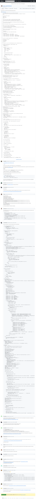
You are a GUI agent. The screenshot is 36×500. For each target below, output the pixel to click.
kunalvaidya (4, 416)
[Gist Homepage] (3, 1)
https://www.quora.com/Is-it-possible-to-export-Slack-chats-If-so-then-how (12, 433)
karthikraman (5, 208)
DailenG (4, 444)
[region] (18, 85)
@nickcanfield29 (7, 429)
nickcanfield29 (5, 187)
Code (3, 8)
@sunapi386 (4, 184)
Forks (16, 8)
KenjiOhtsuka (5, 470)
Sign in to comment (23, 494)
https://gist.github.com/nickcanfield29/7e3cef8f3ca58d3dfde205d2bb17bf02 (12, 191)
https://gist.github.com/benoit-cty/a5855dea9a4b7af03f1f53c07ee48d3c (17, 485)
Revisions (6, 8)
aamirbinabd (5, 488)
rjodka (4, 194)
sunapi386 (4, 161)
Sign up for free (4, 494)
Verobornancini (5, 436)
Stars (11, 8)
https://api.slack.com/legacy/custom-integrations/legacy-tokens (10, 419)
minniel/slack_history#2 (10, 184)
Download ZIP (33, 8)
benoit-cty (4, 459)
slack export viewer (10, 167)
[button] (29, 8)
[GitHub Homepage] (2, 498)
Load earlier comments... (19, 159)
